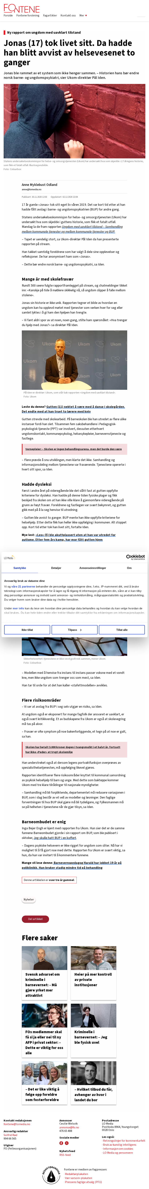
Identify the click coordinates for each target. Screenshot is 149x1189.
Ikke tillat (27, 629)
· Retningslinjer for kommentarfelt (123, 1141)
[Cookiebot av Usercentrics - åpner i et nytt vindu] (129, 557)
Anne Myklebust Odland (39, 184)
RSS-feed (65, 1155)
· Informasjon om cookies (117, 1149)
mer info (18, 608)
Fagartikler (50, 15)
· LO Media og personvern (117, 1153)
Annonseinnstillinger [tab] (92, 567)
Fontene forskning (27, 15)
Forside (8, 15)
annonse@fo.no (69, 1127)
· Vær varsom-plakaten (78, 1178)
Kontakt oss (68, 15)
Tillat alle (122, 629)
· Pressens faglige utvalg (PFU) (83, 1182)
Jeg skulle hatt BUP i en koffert (55, 838)
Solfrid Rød (10, 1135)
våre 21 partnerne (23, 586)
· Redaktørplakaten (76, 1174)
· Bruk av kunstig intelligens (119, 1145)
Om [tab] (129, 567)
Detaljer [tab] (56, 567)
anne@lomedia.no (31, 189)
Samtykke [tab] (19, 567)
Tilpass (72, 629)
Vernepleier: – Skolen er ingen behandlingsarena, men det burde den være (73, 449)
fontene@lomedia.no (17, 1124)
